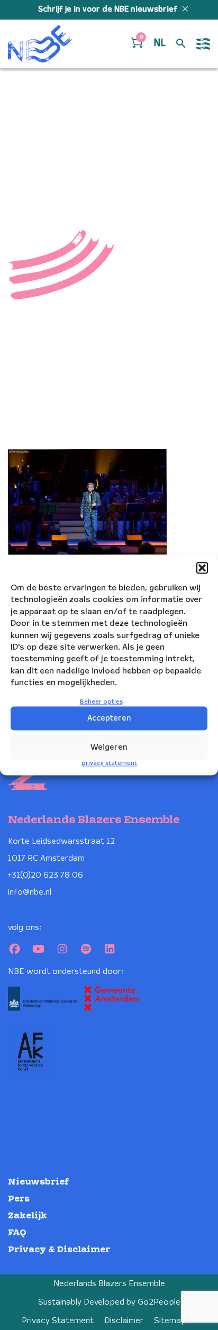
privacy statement (109, 764)
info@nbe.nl (29, 892)
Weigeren (109, 747)
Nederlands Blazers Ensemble (109, 1284)
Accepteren (109, 718)
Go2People (159, 1302)
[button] (202, 567)
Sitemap (170, 1321)
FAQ (17, 1233)
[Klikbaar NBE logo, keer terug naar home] (40, 44)
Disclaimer (123, 1321)
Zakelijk (27, 1216)
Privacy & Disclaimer (59, 1250)
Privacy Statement (58, 1321)
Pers (19, 1199)
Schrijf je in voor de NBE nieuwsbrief (108, 9)
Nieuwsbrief (38, 1182)
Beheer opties (101, 702)
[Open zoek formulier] (181, 44)
